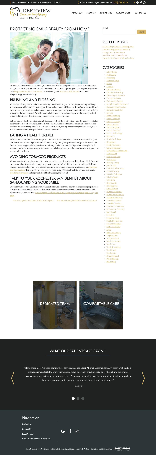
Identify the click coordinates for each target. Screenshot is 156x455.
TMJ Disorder (112, 235)
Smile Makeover (113, 226)
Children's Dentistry (115, 92)
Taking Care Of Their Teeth (114, 52)
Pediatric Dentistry (114, 197)
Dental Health (112, 124)
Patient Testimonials (115, 194)
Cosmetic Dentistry (115, 110)
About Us (76, 13)
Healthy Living (113, 162)
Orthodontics (112, 188)
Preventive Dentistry (115, 206)
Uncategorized (113, 256)
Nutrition (111, 180)
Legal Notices (28, 434)
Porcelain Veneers (114, 203)
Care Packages (123, 13)
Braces (109, 83)
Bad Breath (111, 75)
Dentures (110, 136)
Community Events (114, 101)
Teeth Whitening (114, 232)
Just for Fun (111, 165)
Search (105, 28)
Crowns (110, 113)
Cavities (110, 86)
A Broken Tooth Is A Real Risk (115, 55)
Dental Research (113, 130)
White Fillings (112, 259)
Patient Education (114, 191)
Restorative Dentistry (115, 209)
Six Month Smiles (114, 224)
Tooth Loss (111, 244)
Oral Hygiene (112, 186)
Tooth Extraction (114, 241)
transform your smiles (19, 173)
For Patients (106, 13)
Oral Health (111, 183)
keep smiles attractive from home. (28, 91)
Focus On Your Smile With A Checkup (118, 58)
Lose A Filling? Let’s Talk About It (116, 49)
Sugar (109, 229)
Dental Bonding (113, 115)
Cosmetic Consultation (116, 107)
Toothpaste (111, 253)
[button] (73, 398)
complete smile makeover (117, 104)
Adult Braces (112, 72)
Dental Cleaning (113, 121)
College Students (114, 98)
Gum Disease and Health (117, 151)
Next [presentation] (143, 378)
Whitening (111, 261)
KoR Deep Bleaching (115, 168)
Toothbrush (111, 250)
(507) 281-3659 (120, 2)
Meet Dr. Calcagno (114, 174)
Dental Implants (113, 127)
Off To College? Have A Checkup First (118, 46)
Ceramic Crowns (113, 89)
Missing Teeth (112, 177)
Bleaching (111, 78)
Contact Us (140, 13)
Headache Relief (113, 156)
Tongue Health (113, 238)
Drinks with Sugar (114, 139)
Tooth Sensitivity (114, 247)
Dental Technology (114, 133)
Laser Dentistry (113, 171)
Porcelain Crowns (114, 200)
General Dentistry (114, 148)
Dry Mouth (111, 142)
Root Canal (111, 212)
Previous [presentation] (12, 378)
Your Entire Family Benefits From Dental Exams (76, 200)
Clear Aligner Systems (116, 95)
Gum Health (112, 153)
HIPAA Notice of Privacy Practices (36, 438)
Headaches (111, 159)
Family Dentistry (113, 145)
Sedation (110, 215)
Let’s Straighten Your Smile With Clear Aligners (33, 200)
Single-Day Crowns (114, 221)
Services (90, 13)
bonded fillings (113, 80)
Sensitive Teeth (113, 218)
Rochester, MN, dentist (69, 91)
